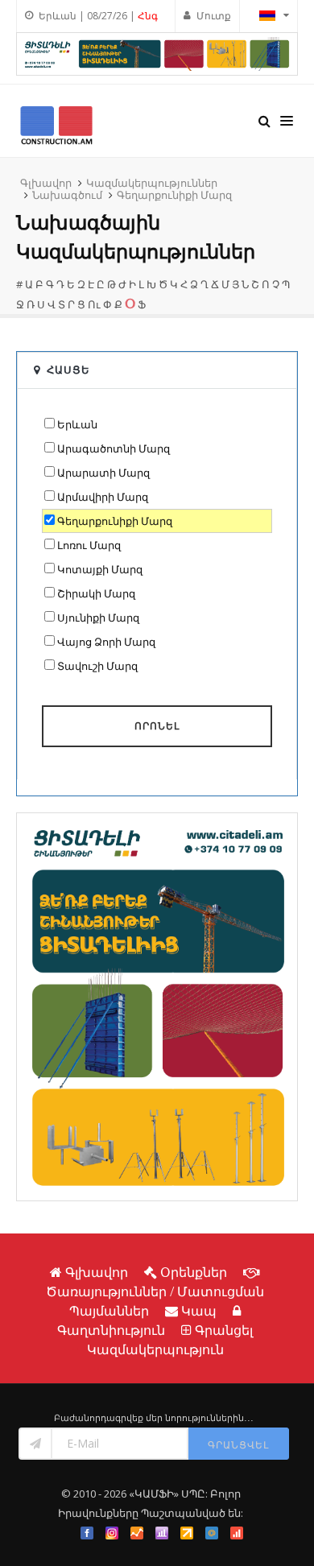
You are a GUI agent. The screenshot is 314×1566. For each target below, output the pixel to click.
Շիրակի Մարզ (96, 593)
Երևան (77, 424)
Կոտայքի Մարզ (100, 569)
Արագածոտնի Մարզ (113, 448)
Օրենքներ (193, 1272)
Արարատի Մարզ (103, 472)
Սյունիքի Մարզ (98, 617)
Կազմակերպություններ (151, 183)
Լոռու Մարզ (89, 545)
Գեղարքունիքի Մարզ (174, 195)
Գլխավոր (46, 183)
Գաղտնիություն (111, 1330)
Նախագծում (67, 195)
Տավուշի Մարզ (97, 666)
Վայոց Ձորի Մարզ (106, 641)
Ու (94, 304)
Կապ (199, 1311)
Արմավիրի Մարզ (102, 497)
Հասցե (68, 369)
